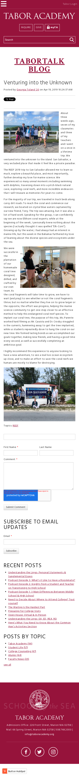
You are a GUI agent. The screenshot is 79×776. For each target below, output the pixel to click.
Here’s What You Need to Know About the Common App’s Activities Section (39, 625)
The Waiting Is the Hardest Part (26, 607)
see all (7, 665)
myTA (54, 27)
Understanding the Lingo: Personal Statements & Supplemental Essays (37, 575)
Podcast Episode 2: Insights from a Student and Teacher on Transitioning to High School (41, 586)
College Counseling (22, 651)
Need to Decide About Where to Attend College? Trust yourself (41, 602)
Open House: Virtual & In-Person (27, 615)
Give (39, 27)
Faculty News (18, 659)
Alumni (15, 655)
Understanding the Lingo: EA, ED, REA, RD (32, 619)
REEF (15, 426)
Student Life (18, 648)
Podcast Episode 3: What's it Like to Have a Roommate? (41, 580)
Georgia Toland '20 (28, 90)
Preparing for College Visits (24, 611)
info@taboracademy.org (39, 734)
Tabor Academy (20, 644)
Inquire (26, 27)
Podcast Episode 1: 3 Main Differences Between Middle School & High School (41, 594)
